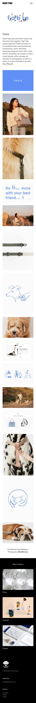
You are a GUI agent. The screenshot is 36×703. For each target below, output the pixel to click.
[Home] (16, 3)
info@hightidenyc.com (9, 682)
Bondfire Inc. (23, 552)
